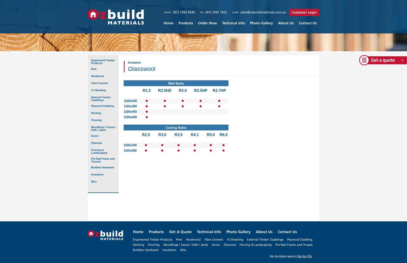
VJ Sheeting (98, 90)
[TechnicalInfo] (233, 23)
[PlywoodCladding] (299, 239)
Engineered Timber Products (103, 62)
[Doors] (216, 244)
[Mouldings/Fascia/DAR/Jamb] (186, 244)
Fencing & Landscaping (99, 151)
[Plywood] (230, 244)
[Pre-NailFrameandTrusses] (293, 244)
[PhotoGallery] (261, 23)
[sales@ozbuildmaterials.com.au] (263, 12)
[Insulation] (169, 249)
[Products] (185, 23)
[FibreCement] (214, 239)
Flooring (96, 120)
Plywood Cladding (102, 106)
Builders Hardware (102, 167)
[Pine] (179, 239)
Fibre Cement (99, 83)
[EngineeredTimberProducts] (152, 239)
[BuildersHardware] (146, 249)
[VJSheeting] (235, 239)
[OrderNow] (207, 23)
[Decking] (138, 244)
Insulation (97, 174)
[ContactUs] (307, 23)
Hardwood (97, 76)
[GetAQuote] (180, 232)
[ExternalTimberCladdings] (265, 239)
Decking (96, 113)
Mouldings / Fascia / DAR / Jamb (103, 128)
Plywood (96, 143)
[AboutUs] (285, 23)
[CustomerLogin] (304, 12)
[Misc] (183, 249)
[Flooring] (154, 244)
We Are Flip (304, 256)
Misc (94, 181)
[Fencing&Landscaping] (255, 244)
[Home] (168, 23)
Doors (95, 135)
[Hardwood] (193, 239)
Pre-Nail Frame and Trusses (103, 160)
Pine (94, 69)
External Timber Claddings (101, 98)
